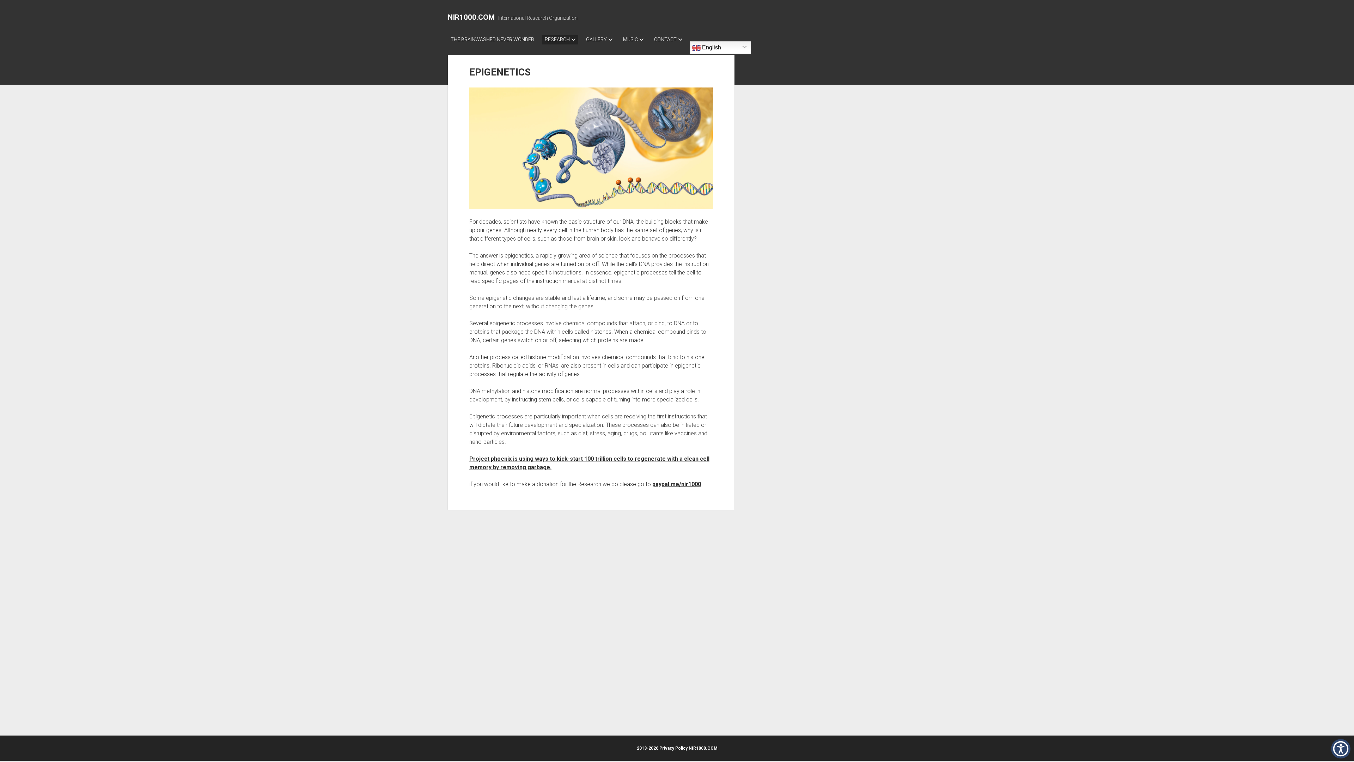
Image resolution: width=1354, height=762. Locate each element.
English (711, 47)
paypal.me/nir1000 (676, 484)
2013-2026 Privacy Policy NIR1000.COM (677, 748)
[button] (1340, 748)
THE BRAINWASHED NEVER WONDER (492, 39)
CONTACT (665, 39)
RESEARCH (557, 39)
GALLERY (596, 39)
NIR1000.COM (471, 17)
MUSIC (630, 39)
